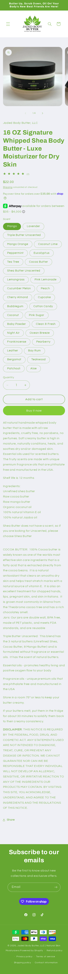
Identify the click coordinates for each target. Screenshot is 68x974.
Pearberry (43, 341)
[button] (8, 24)
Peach (45, 288)
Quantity (8, 377)
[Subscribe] (56, 887)
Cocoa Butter (38, 261)
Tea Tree (13, 261)
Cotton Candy (43, 306)
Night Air (13, 332)
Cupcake (44, 297)
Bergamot (14, 359)
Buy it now (34, 410)
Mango (12, 226)
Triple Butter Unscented (24, 235)
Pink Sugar (36, 315)
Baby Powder (16, 324)
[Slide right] (42, 113)
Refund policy (55, 951)
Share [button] (11, 819)
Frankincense (16, 341)
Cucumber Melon (19, 288)
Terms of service (45, 957)
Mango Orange (17, 244)
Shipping (7, 187)
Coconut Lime (48, 244)
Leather (12, 350)
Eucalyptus (41, 253)
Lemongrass (16, 279)
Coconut (13, 315)
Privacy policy (24, 957)
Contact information (46, 963)
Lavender (33, 226)
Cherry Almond (17, 297)
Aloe (33, 368)
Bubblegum (15, 306)
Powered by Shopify (31, 951)
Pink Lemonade (45, 279)
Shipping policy (22, 963)
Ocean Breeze (40, 332)
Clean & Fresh (46, 324)
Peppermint (15, 253)
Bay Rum (34, 350)
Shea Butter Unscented (23, 270)
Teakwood (38, 359)
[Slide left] (25, 113)
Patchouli (13, 368)
